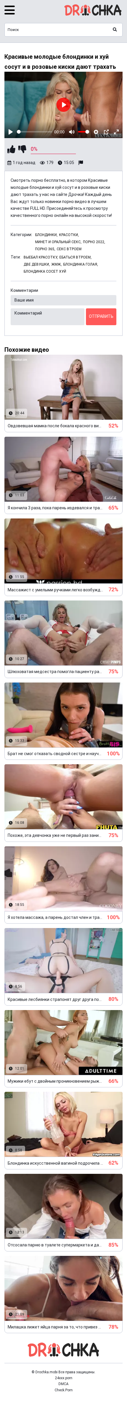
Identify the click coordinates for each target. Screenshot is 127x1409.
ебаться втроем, (75, 257)
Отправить (101, 316)
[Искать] (114, 29)
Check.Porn (64, 1390)
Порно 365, (45, 249)
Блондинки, (46, 235)
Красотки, (69, 235)
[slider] (34, 132)
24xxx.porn (63, 1378)
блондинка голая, (80, 264)
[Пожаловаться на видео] (81, 163)
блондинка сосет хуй (45, 271)
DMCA (63, 1384)
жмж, (56, 264)
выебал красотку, (41, 257)
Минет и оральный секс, (58, 242)
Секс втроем (69, 249)
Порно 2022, (94, 242)
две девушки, (37, 264)
